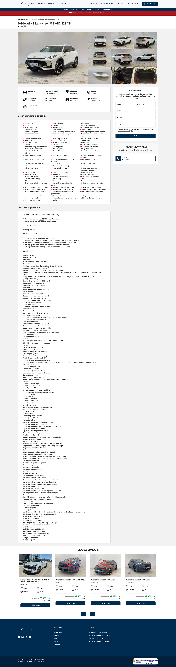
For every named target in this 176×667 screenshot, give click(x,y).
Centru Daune (107, 4)
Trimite (135, 136)
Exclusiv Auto (22, 19)
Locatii (56, 641)
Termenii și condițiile (125, 131)
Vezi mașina (35, 605)
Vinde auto (52, 4)
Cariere (89, 9)
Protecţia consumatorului (98, 632)
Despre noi (74, 9)
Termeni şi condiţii (96, 638)
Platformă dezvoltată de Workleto (31, 661)
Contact (97, 9)
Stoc (30, 19)
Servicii (64, 4)
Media (82, 9)
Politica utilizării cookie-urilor (100, 641)
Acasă (66, 9)
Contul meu (151, 4)
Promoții (41, 4)
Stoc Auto (134, 4)
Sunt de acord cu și (135, 130)
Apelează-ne (108, 9)
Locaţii (94, 4)
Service (122, 4)
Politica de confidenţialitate (99, 635)
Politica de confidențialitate (141, 129)
